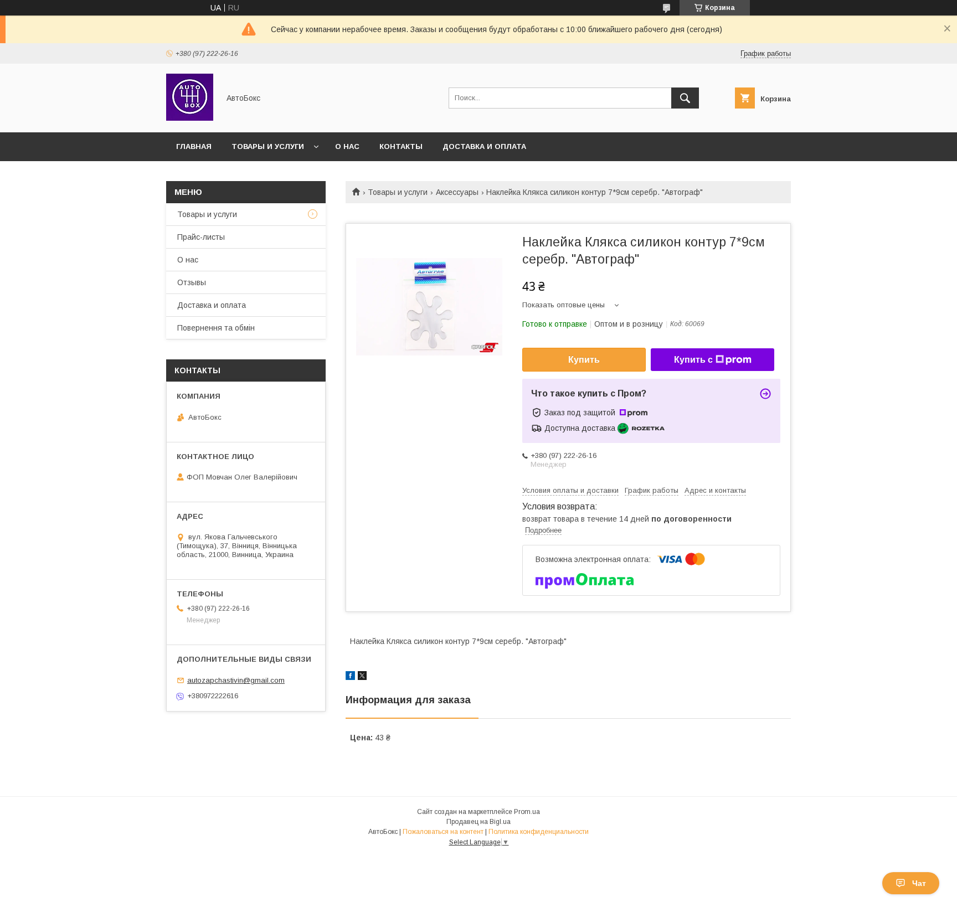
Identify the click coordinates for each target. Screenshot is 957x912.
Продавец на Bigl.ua (478, 822)
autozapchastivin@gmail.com (236, 680)
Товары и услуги (267, 146)
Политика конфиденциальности (538, 832)
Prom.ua (527, 812)
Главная (194, 146)
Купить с (693, 359)
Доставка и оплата (484, 146)
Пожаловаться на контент (443, 832)
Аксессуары (457, 192)
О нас (347, 146)
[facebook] (350, 677)
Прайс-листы (201, 237)
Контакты (401, 146)
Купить (584, 359)
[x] (362, 677)
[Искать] (685, 98)
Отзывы (191, 282)
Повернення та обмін (216, 327)
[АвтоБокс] (189, 118)
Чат (919, 883)
